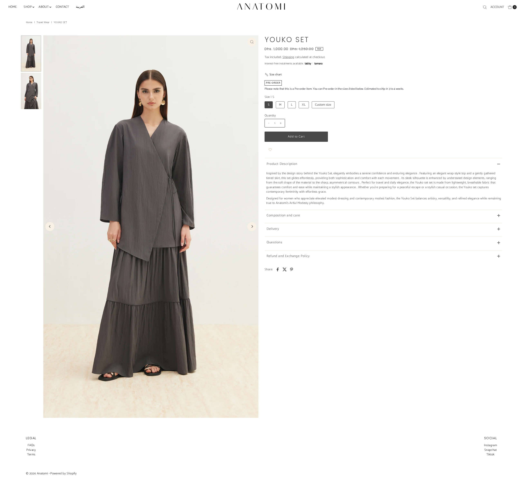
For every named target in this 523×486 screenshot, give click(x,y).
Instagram (490, 445)
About (44, 6)
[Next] (251, 226)
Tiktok (490, 454)
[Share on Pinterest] (291, 269)
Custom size (323, 104)
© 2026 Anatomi (37, 473)
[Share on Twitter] (285, 269)
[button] (273, 75)
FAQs (31, 445)
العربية (80, 6)
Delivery (273, 229)
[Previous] (49, 226)
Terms (31, 454)
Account (497, 7)
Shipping (288, 57)
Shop (28, 6)
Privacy (31, 449)
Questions (274, 242)
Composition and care (283, 215)
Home (12, 6)
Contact (62, 6)
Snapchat (490, 449)
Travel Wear (43, 22)
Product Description (282, 164)
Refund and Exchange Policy (288, 256)
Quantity (270, 115)
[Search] (484, 7)
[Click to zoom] (251, 41)
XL (304, 104)
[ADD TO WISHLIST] (270, 150)
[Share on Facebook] (278, 269)
